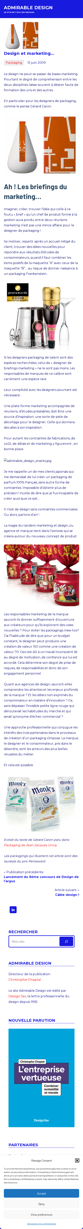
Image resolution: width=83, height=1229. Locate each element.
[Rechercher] (66, 941)
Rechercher (23, 932)
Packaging (14, 62)
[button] (77, 1160)
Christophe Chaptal (24, 980)
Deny (41, 1204)
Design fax (17, 996)
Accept (41, 1193)
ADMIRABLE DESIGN (28, 7)
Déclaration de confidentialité (41, 1223)
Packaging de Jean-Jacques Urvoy (30, 845)
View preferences (41, 1214)
